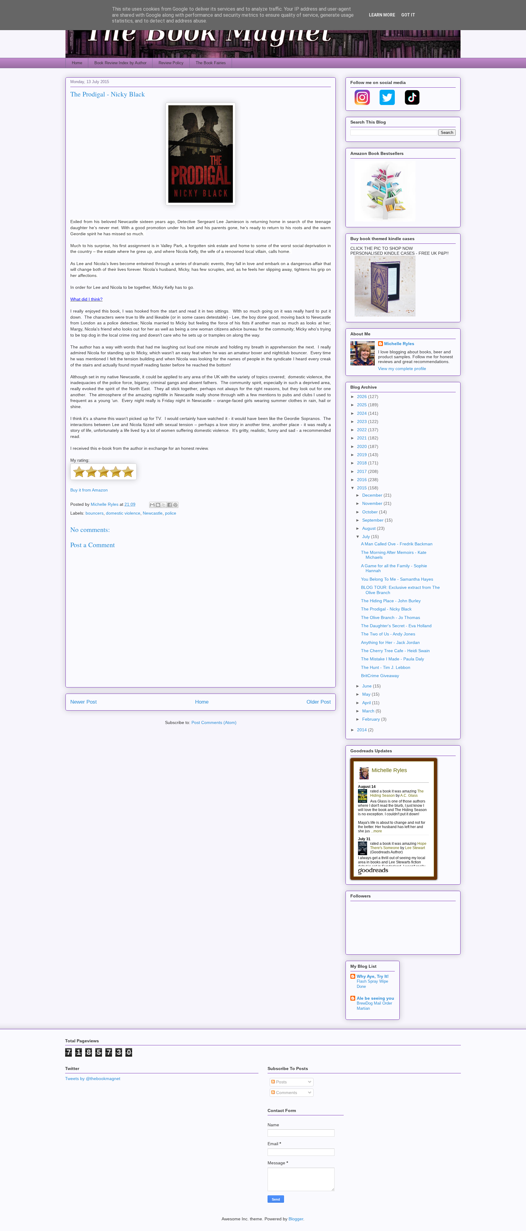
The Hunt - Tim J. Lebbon (385, 667)
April (367, 702)
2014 (362, 729)
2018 (362, 462)
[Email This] (152, 505)
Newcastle (153, 513)
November (373, 503)
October (370, 511)
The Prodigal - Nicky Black (386, 609)
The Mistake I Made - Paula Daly (392, 658)
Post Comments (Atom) (214, 722)
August (369, 528)
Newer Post (83, 702)
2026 (362, 396)
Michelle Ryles (399, 343)
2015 (362, 487)
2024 (362, 413)
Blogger (296, 1218)
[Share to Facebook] (170, 505)
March (369, 710)
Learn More (382, 14)
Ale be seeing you (375, 998)
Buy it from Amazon (89, 490)
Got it (408, 14)
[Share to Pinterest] (175, 505)
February (371, 719)
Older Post (319, 702)
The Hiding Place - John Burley (391, 600)
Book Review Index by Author (120, 63)
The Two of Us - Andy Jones (388, 633)
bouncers (94, 513)
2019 (362, 454)
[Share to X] (164, 505)
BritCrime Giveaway (380, 675)
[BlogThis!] (158, 505)
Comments (286, 1092)
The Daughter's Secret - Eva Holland (396, 625)
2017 (362, 471)
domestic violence (123, 513)
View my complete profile (402, 368)
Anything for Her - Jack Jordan (390, 642)
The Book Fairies (211, 63)
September (373, 520)
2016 (362, 479)
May (367, 694)
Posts (281, 1081)
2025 (362, 404)
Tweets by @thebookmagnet (92, 1078)
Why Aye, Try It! (373, 976)
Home (77, 63)
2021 (362, 437)
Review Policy (171, 63)
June (367, 686)
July (366, 536)
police (170, 513)
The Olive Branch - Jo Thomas (390, 617)
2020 (362, 446)
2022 (362, 429)
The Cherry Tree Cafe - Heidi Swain (395, 650)
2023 (362, 421)
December (373, 495)
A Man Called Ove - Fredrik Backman (397, 543)
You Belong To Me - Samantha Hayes (397, 579)
